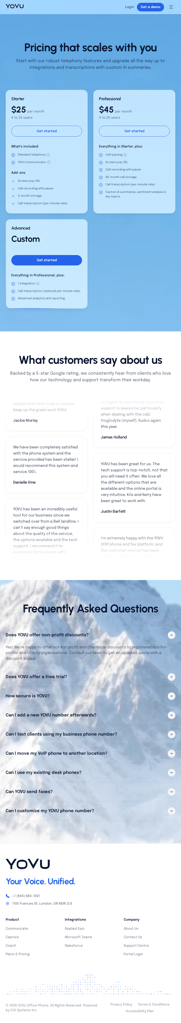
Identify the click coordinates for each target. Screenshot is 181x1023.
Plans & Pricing (18, 954)
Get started (47, 131)
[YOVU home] (15, 7)
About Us (131, 928)
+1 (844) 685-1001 (26, 896)
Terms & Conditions (153, 1004)
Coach (11, 945)
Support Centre (136, 945)
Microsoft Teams (78, 937)
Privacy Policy (121, 1004)
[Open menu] (171, 7)
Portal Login (133, 954)
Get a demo (150, 7)
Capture (12, 937)
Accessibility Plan (140, 1011)
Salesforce (74, 945)
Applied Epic (75, 928)
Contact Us (133, 937)
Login (129, 7)
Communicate (17, 928)
